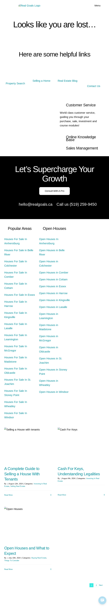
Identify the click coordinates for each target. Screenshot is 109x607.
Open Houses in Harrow (53, 293)
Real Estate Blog (67, 80)
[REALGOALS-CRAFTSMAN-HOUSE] (41, 72)
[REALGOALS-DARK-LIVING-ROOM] (94, 72)
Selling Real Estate (17, 486)
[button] (80, 105)
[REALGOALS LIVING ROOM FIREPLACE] (67, 72)
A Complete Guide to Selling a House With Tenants (22, 473)
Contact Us (93, 86)
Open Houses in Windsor (54, 391)
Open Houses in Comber (53, 272)
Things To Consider (11, 561)
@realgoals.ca (40, 204)
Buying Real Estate (39, 558)
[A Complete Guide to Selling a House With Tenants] (27, 445)
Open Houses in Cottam (53, 279)
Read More (8, 495)
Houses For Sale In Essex (19, 294)
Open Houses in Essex (52, 286)
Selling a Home (41, 80)
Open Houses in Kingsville (54, 300)
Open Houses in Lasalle (53, 307)
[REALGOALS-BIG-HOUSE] (15, 72)
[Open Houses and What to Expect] (27, 524)
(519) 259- (79, 204)
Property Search (15, 83)
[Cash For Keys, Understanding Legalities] (81, 445)
